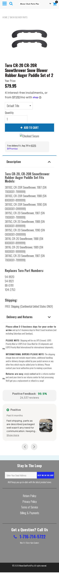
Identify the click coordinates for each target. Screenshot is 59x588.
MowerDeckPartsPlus (26, 565)
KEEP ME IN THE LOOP (46, 475)
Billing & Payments (29, 513)
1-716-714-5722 (32, 536)
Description (14, 161)
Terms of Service (29, 507)
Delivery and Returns (19, 316)
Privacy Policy (29, 501)
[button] (13, 435)
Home (4, 17)
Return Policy (29, 496)
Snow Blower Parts (18, 17)
